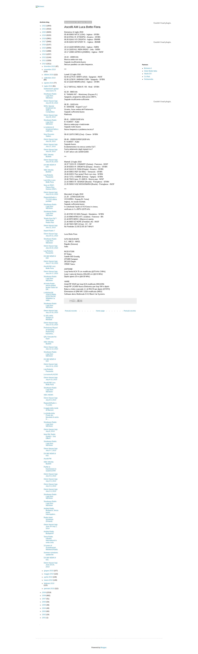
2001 (44, 618)
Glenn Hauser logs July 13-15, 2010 (51, 324)
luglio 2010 (48, 86)
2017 (44, 42)
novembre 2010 (50, 69)
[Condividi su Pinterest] (81, 300)
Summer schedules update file (51, 553)
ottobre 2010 (49, 75)
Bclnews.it (148, 68)
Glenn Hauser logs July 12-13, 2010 (51, 348)
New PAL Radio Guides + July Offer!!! (50, 436)
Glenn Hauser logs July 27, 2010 (51, 145)
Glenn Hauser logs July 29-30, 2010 (51, 102)
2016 (44, 45)
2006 (44, 602)
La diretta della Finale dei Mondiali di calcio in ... (51, 416)
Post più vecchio (130, 311)
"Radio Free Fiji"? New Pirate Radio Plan (50, 220)
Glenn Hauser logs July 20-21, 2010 (51, 235)
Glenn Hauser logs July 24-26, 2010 (51, 161)
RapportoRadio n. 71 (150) (50, 404)
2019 (44, 35)
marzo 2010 (48, 580)
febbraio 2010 (49, 583)
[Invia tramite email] (71, 300)
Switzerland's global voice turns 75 (51, 90)
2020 (44, 32)
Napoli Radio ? (49, 231)
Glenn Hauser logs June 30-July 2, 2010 (51, 526)
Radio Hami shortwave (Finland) (48, 519)
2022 (44, 26)
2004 (44, 608)
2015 (44, 48)
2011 (44, 60)
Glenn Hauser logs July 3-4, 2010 (51, 485)
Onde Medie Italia (150, 71)
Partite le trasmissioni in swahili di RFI (50, 469)
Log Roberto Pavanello (48, 176)
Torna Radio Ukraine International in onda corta (50, 539)
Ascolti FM (47, 459)
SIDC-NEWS (48, 395)
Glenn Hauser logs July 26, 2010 (51, 150)
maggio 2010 (49, 574)
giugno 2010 (49, 571)
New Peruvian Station (49, 135)
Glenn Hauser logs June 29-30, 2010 (51, 565)
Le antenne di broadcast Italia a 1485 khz (51, 129)
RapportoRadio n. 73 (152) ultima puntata (50, 199)
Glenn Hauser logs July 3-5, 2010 (51, 480)
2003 (44, 611)
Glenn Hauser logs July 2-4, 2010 (51, 490)
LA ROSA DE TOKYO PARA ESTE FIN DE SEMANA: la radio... (50, 296)
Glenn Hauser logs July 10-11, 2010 (51, 365)
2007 (44, 599)
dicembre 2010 (49, 66)
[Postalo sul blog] (73, 300)
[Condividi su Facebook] (78, 300)
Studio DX (148, 74)
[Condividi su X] (76, 300)
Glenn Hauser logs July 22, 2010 (51, 226)
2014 (44, 51)
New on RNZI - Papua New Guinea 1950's (50, 187)
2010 (44, 64)
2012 (44, 57)
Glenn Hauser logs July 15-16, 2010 (51, 311)
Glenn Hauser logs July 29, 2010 (51, 116)
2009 (44, 592)
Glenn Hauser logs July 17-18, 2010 (51, 262)
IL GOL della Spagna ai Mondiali (48, 318)
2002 (44, 615)
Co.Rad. (147, 76)
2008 (44, 595)
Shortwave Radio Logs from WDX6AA (50, 96)
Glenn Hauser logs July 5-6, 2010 (51, 475)
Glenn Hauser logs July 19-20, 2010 (51, 247)
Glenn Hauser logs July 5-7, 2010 (51, 449)
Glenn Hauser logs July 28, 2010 (51, 140)
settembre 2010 (49, 78)
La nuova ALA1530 (51, 374)
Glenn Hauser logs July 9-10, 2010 (51, 378)
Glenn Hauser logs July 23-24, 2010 (51, 193)
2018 (44, 38)
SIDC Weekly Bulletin (48, 156)
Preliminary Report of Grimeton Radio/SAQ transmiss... (51, 330)
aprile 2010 (48, 577)
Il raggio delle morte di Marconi (51, 409)
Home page (100, 311)
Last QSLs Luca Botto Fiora (49, 181)
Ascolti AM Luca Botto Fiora (49, 267)
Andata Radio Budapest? (49, 532)
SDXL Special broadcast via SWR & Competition (50, 109)
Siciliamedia (148, 79)
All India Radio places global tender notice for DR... (51, 286)
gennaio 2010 (49, 588)
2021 (44, 29)
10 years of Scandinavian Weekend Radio (51, 547)
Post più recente (71, 311)
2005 (44, 605)
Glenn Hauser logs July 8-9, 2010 (51, 399)
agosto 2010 (49, 83)
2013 (44, 54)
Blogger (103, 647)
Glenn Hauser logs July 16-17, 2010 (51, 272)
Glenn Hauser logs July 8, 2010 (51, 430)
